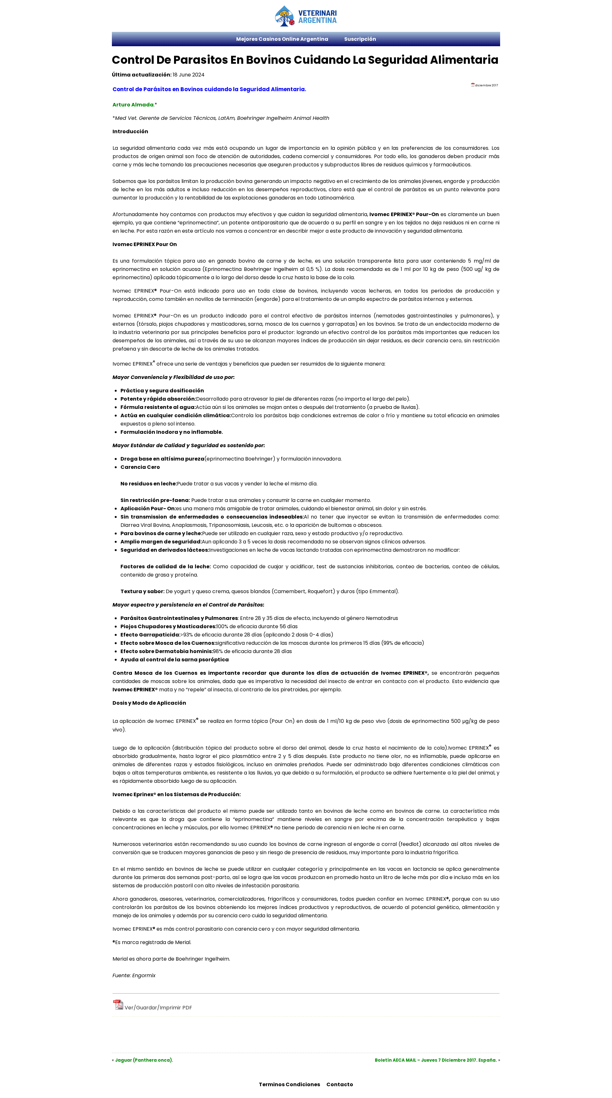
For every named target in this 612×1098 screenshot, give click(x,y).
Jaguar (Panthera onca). (144, 1060)
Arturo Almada (133, 104)
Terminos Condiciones (289, 1084)
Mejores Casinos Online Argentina (282, 39)
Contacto (339, 1084)
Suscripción (360, 39)
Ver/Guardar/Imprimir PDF (158, 1007)
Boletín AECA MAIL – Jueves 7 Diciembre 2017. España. (436, 1060)
